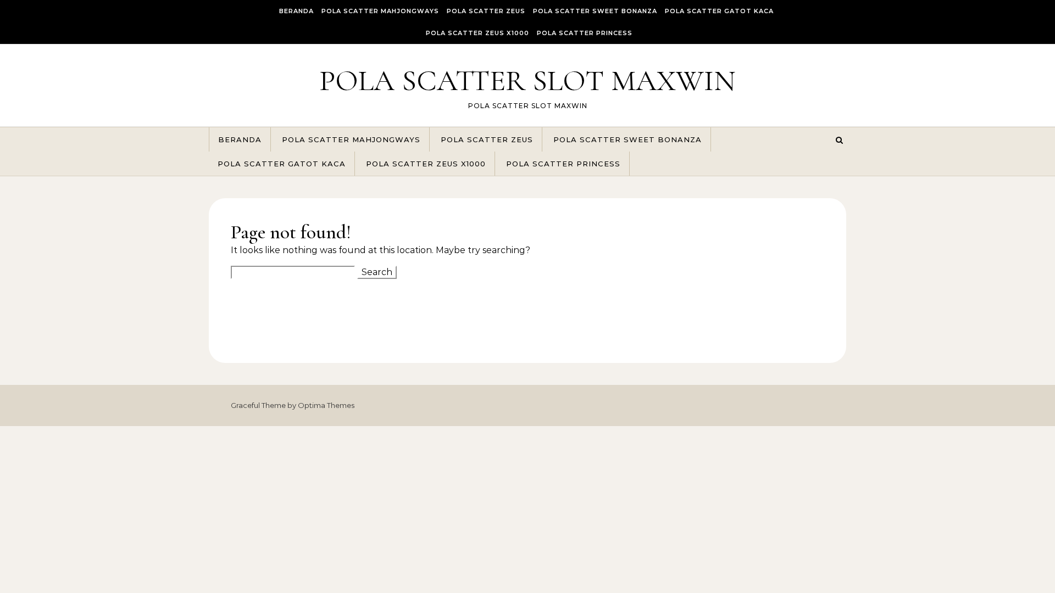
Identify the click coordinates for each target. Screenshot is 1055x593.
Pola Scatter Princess (584, 33)
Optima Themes (326, 405)
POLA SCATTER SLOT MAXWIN (527, 80)
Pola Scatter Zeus (486, 11)
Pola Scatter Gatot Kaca (719, 11)
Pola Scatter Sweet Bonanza (595, 11)
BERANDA (296, 11)
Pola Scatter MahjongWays (380, 11)
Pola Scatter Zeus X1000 (477, 33)
